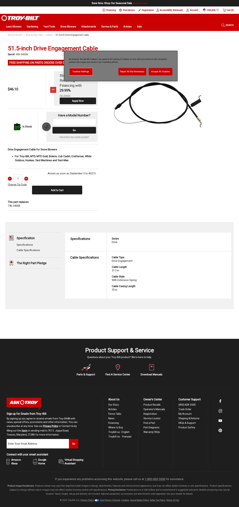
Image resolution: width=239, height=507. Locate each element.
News (111, 418)
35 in (123, 288)
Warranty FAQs (151, 432)
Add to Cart (57, 190)
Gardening (32, 26)
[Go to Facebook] (220, 403)
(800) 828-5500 (187, 404)
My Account (185, 413)
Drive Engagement (122, 259)
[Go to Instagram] (220, 413)
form (24, 430)
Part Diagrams (151, 427)
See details (65, 95)
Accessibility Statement (171, 10)
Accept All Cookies (160, 71)
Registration (148, 10)
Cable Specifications (28, 250)
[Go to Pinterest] (220, 432)
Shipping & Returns (188, 418)
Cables (49, 35)
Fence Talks (114, 413)
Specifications (25, 244)
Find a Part (149, 423)
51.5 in (119, 268)
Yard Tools (49, 26)
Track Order (184, 409)
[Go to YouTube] (220, 423)
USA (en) (211, 10)
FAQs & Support (187, 423)
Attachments (88, 26)
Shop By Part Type (34, 35)
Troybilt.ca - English (118, 432)
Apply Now (78, 100)
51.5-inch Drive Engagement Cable (72, 35)
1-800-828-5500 (155, 479)
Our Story (113, 404)
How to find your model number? (74, 137)
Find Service (129, 10)
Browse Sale (140, 3)
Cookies (125, 500)
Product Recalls (152, 404)
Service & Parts (109, 26)
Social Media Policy (139, 500)
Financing (111, 10)
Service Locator (152, 418)
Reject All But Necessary (132, 71)
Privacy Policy (50, 426)
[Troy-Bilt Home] (20, 17)
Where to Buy (115, 427)
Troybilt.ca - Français (119, 436)
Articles (127, 26)
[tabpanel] (158, 100)
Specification (26, 238)
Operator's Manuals (154, 409)
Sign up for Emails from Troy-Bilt (26, 413)
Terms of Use (172, 500)
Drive (115, 240)
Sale (139, 26)
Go (74, 130)
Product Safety (186, 427)
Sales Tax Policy (157, 500)
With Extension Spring (124, 278)
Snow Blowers (68, 26)
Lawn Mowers (14, 26)
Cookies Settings (81, 71)
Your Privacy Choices (110, 500)
